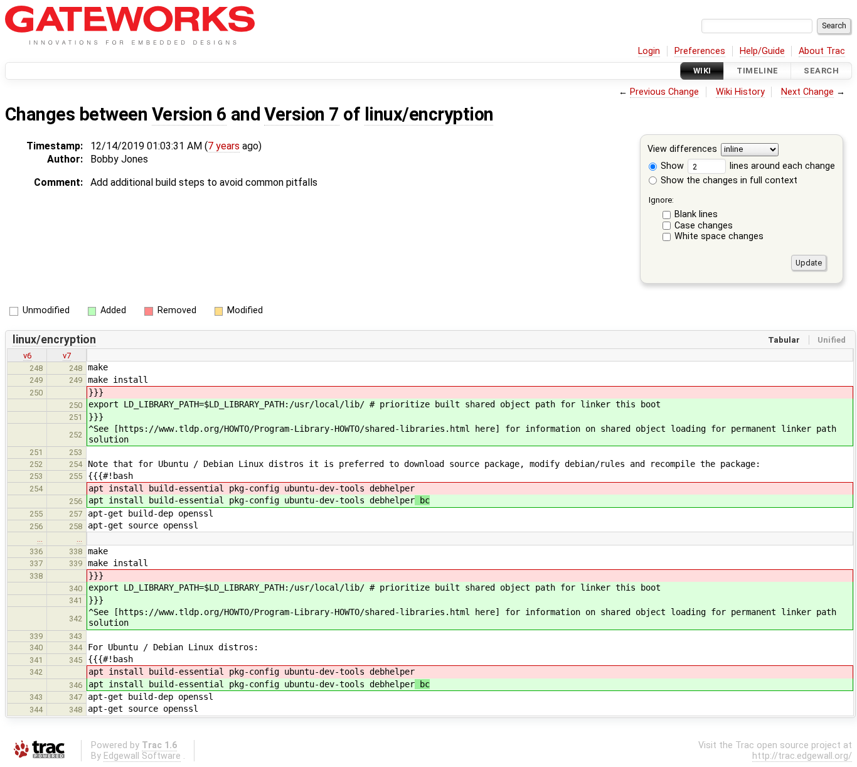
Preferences (699, 51)
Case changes (703, 225)
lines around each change (781, 166)
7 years (224, 146)
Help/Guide (762, 51)
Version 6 (189, 114)
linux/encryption (429, 114)
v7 (67, 355)
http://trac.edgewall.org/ (802, 756)
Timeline (757, 70)
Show (671, 166)
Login (649, 51)
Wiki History (740, 92)
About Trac (822, 51)
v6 (27, 355)
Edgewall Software (142, 756)
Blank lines (696, 214)
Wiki (702, 70)
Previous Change (664, 92)
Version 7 (301, 114)
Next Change (807, 92)
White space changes (719, 236)
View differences (682, 149)
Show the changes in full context (727, 180)
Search (821, 70)
